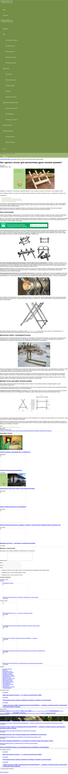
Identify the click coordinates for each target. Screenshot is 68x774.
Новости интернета (10, 142)
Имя (1, 562)
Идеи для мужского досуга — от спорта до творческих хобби (17, 613)
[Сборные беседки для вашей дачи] (13, 467)
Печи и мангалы (7, 125)
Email (1, 565)
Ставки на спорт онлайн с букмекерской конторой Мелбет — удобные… (20, 638)
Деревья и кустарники (10, 96)
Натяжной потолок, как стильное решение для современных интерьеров (23, 734)
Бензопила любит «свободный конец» (12, 198)
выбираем (12, 710)
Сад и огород (8, 74)
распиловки (9, 427)
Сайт (1, 567)
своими (14, 427)
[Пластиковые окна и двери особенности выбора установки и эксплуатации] (10, 624)
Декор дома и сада (10, 51)
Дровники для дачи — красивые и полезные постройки (17, 543)
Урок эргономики (7, 197)
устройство (43, 713)
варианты (3, 711)
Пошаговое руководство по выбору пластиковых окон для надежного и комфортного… (24, 650)
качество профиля (33, 331)
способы (27, 713)
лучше (44, 710)
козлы (4, 427)
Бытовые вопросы (9, 136)
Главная (2, 159)
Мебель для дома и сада (9, 678)
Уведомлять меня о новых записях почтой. (12, 574)
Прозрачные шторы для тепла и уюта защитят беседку (17, 488)
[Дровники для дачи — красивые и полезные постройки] (13, 540)
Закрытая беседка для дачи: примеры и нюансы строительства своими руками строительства (30, 525)
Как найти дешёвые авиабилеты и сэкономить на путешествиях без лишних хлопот (26, 740)
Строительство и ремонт (11, 40)
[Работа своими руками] (6, 2)
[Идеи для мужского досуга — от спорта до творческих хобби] (10, 612)
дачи (25, 711)
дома (29, 711)
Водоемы (7, 91)
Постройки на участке (10, 62)
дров (1, 427)
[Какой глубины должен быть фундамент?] (13, 504)
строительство (37, 713)
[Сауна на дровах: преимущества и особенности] (11, 449)
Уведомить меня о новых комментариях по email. (14, 572)
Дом (4, 34)
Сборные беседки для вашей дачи (11, 470)
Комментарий (3, 560)
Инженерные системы (10, 57)
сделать (18, 427)
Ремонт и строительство (10, 102)
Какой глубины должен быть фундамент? (13, 506)
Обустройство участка (10, 79)
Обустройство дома (10, 45)
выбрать (17, 711)
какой (42, 710)
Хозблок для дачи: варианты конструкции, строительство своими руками (20, 597)
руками (7, 713)
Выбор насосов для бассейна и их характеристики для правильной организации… (23, 663)
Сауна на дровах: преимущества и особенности (15, 452)
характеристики (51, 713)
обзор (47, 710)
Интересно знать (8, 130)
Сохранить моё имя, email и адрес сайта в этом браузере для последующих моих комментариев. (25, 570)
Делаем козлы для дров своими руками (12, 200)
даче (22, 711)
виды (8, 711)
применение (2, 713)
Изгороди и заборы (10, 85)
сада (11, 713)
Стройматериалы (9, 113)
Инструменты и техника (11, 119)
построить (61, 710)
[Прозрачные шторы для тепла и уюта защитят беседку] (13, 486)
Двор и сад (6, 68)
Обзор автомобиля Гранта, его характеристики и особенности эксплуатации (24, 747)
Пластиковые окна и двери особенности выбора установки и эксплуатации (21, 625)
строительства (32, 713)
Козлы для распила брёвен (9, 201)
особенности (54, 711)
